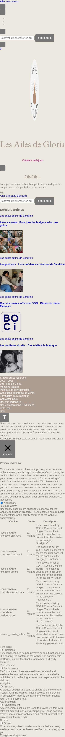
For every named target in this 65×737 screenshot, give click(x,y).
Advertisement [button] (8, 701)
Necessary (10, 502)
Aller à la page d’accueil (13, 195)
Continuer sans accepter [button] (24, 438)
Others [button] (4, 720)
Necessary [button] (6, 499)
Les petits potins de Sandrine (16, 215)
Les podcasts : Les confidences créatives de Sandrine (32, 264)
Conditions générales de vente (17, 392)
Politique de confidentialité (14, 389)
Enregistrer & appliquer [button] (13, 735)
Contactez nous (9, 399)
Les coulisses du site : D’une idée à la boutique (28, 345)
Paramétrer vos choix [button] (51, 438)
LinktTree (5, 408)
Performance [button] (7, 665)
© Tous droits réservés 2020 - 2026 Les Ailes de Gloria (13, 380)
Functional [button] (6, 646)
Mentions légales (9, 386)
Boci (2, 411)
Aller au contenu (9, 1)
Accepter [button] (5, 438)
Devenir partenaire (10, 402)
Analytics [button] (5, 683)
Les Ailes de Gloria (32, 144)
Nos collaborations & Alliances (17, 405)
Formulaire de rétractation (14, 395)
